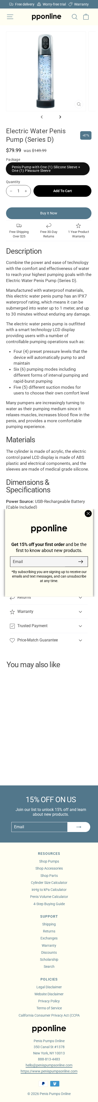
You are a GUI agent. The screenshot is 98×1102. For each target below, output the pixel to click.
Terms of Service (49, 1008)
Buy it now (48, 213)
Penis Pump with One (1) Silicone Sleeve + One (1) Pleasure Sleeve (46, 169)
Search (49, 967)
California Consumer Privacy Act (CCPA (49, 1015)
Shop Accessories (49, 868)
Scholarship (49, 959)
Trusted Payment (32, 625)
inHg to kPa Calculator (49, 890)
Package (13, 160)
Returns (24, 597)
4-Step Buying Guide (49, 904)
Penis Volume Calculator (49, 897)
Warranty (25, 611)
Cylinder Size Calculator (49, 883)
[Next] (60, 117)
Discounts (49, 952)
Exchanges (49, 938)
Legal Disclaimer (49, 987)
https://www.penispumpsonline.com (49, 1071)
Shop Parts (49, 876)
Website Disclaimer (49, 994)
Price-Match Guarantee (37, 640)
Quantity (13, 182)
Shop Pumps (49, 861)
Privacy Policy (49, 1001)
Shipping (49, 924)
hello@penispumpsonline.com (49, 1065)
